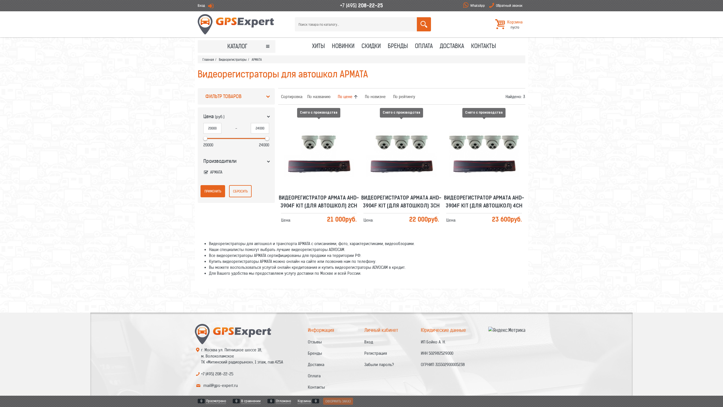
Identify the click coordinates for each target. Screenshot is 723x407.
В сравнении (251, 401)
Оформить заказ (338, 401)
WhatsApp (477, 5)
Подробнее (321, 149)
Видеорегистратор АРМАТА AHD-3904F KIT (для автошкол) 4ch (484, 137)
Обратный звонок (509, 5)
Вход (201, 5)
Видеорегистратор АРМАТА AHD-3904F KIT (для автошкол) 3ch (401, 137)
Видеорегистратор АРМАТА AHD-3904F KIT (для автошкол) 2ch (319, 137)
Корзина (304, 401)
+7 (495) (361, 5)
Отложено (283, 401)
